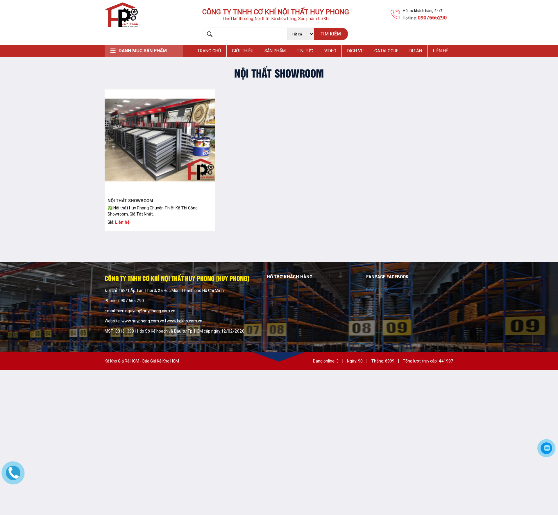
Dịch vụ (355, 50)
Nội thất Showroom (130, 200)
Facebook (377, 290)
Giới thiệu (242, 50)
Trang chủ (209, 50)
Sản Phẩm (275, 50)
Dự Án (415, 50)
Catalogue (386, 50)
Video (330, 50)
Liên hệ (440, 50)
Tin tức (304, 50)
